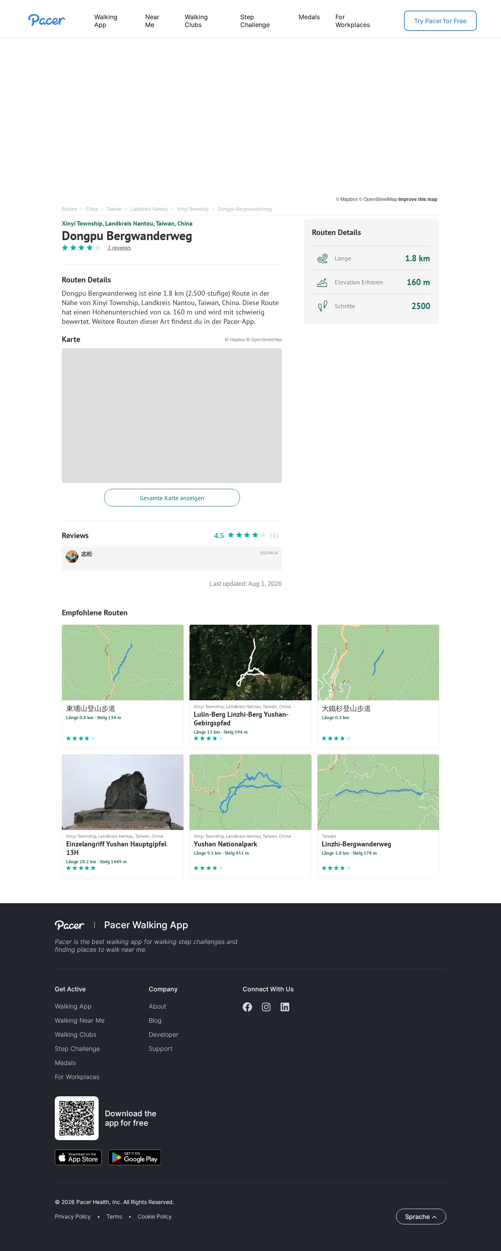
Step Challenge (255, 21)
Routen (69, 209)
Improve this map (417, 198)
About (157, 1006)
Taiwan (114, 209)
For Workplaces (352, 21)
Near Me (152, 21)
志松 (86, 554)
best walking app (118, 941)
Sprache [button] (417, 1216)
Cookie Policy (155, 1216)
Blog (155, 1020)
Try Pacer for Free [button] (440, 21)
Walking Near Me (80, 1020)
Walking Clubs (196, 21)
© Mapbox (347, 198)
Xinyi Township (193, 209)
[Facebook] (247, 1007)
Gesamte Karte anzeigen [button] (172, 498)
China (92, 209)
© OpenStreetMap (378, 198)
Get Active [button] (70, 989)
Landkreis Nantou (149, 209)
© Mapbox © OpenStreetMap (253, 339)
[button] (136, 1193)
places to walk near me (111, 949)
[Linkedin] (285, 1007)
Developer (163, 1034)
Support (161, 1048)
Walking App (105, 21)
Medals (309, 17)
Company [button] (163, 989)
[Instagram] (266, 1007)
